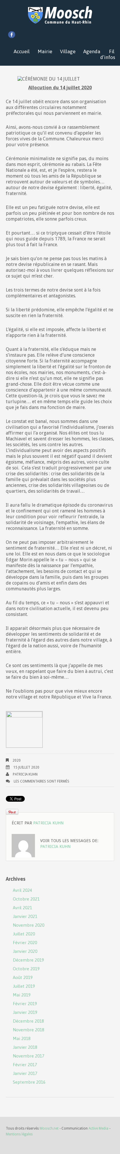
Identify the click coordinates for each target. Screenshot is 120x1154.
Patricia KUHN (25, 774)
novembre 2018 (28, 1029)
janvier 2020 (25, 951)
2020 (17, 760)
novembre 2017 (28, 1055)
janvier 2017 (25, 1073)
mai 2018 (22, 1038)
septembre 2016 (29, 1082)
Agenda (91, 51)
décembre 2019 (28, 960)
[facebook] (11, 34)
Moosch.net (49, 1128)
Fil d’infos (107, 54)
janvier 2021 (25, 916)
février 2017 (25, 1064)
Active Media (98, 1128)
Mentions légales (19, 1134)
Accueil (22, 51)
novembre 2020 (28, 925)
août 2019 (23, 977)
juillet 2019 (24, 986)
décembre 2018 (28, 1021)
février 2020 (25, 942)
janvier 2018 (25, 1047)
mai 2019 (22, 994)
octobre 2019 (26, 968)
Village (67, 51)
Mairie (45, 51)
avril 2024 (22, 890)
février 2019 (25, 1003)
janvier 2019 (25, 1012)
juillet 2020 (24, 933)
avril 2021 (22, 907)
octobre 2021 (26, 898)
